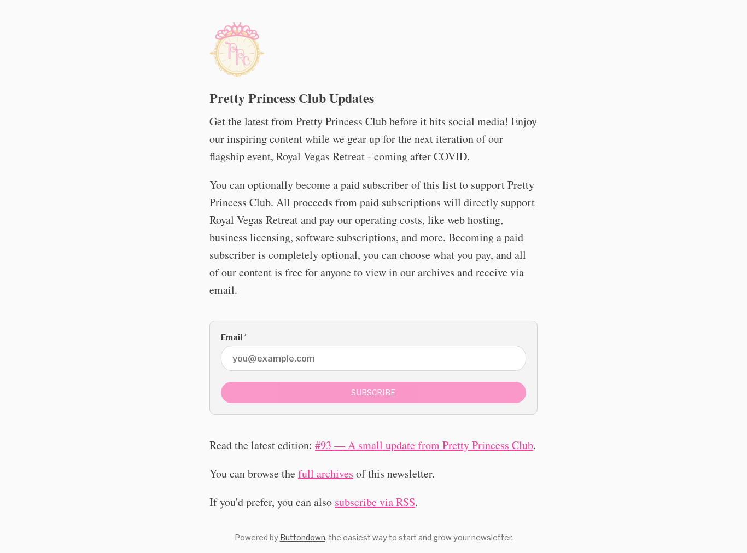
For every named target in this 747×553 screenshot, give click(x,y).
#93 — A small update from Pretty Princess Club (424, 445)
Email (234, 337)
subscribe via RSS (375, 501)
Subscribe (373, 392)
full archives (325, 473)
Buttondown (302, 537)
